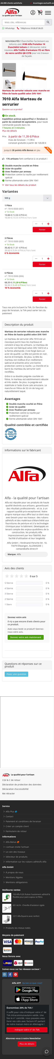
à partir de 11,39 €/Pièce (23, 136)
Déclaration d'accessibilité (15, 789)
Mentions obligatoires (17, 882)
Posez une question (16, 674)
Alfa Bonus (11, 842)
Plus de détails (9, 130)
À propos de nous (14, 872)
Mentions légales (14, 877)
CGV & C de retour (11, 780)
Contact (9, 816)
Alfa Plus (10, 811)
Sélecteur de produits (16, 856)
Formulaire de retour (16, 831)
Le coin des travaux (15, 851)
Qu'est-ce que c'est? (32, 983)
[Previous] (9, 85)
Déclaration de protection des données (21, 784)
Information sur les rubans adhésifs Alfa (26, 861)
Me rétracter (8, 793)
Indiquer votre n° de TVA (27, 1029)
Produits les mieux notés (18, 927)
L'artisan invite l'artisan (17, 846)
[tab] (27, 198)
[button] (27, 198)
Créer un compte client (17, 826)
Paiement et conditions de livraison (23, 821)
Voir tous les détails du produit (20, 185)
